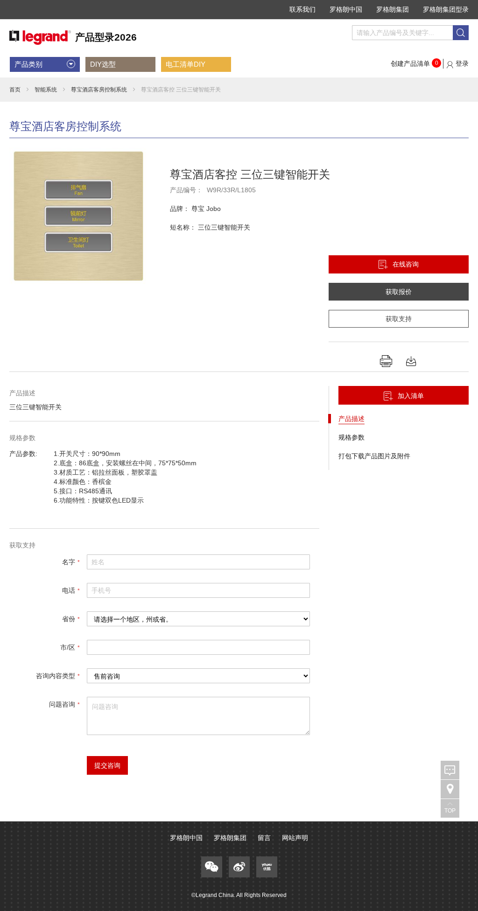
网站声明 (295, 837)
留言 (264, 837)
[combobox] (410, 32)
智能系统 (46, 89)
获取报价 (399, 291)
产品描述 (351, 418)
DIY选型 (103, 64)
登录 (462, 63)
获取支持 (399, 318)
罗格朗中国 (346, 9)
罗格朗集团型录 (446, 9)
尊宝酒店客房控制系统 (99, 89)
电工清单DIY (185, 64)
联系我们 (302, 9)
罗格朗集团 (392, 9)
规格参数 (351, 437)
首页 (15, 89)
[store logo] (73, 37)
